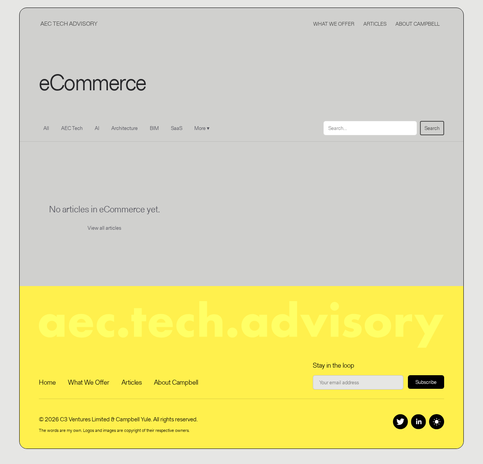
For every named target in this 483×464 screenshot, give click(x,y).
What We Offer (333, 24)
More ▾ (201, 128)
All (46, 128)
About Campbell (417, 24)
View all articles (104, 228)
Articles (374, 24)
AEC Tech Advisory (68, 23)
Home (47, 382)
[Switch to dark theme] (436, 421)
